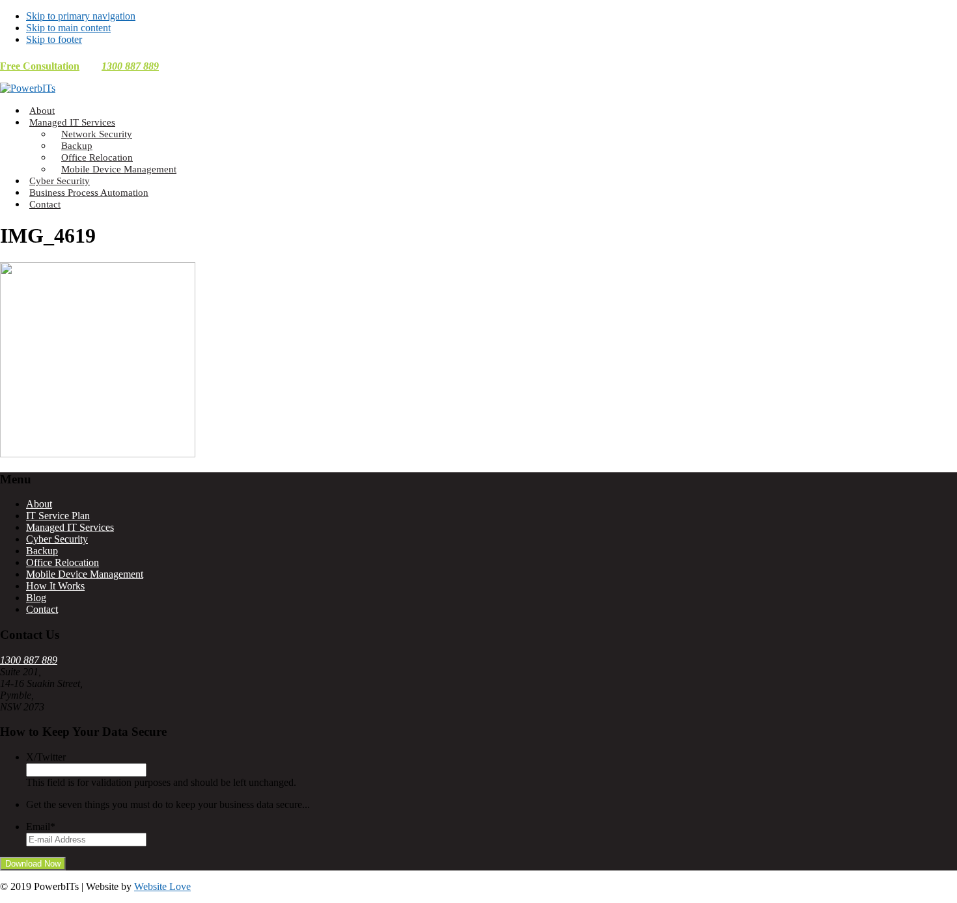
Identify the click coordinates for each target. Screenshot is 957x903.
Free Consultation (39, 66)
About (39, 503)
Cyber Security (57, 539)
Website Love (162, 886)
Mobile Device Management (84, 574)
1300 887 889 (130, 66)
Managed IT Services (70, 527)
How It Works (55, 585)
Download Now (33, 864)
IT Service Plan (58, 515)
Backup (42, 550)
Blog (36, 597)
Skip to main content (68, 27)
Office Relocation (62, 562)
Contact (42, 609)
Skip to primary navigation (80, 15)
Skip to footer (54, 39)
